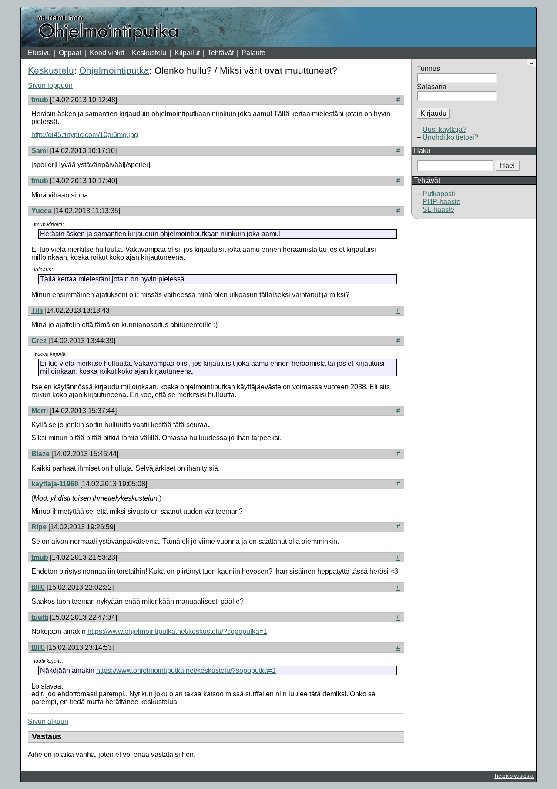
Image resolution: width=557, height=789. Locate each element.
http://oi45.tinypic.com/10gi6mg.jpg (84, 134)
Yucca (41, 210)
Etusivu (39, 53)
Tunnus (428, 68)
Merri (39, 411)
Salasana (431, 86)
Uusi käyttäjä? (444, 129)
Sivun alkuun (48, 721)
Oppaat (70, 53)
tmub (39, 100)
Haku (422, 150)
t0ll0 (38, 587)
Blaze (40, 454)
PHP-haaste (441, 201)
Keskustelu (149, 53)
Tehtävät (221, 53)
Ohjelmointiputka (114, 70)
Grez (39, 340)
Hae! (507, 165)
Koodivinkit (107, 53)
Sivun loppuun (50, 85)
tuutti (39, 617)
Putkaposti (439, 193)
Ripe (39, 527)
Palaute (253, 53)
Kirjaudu (433, 113)
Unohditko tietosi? (450, 137)
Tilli (37, 310)
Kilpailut (187, 53)
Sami (39, 150)
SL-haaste (438, 209)
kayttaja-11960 (54, 484)
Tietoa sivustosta (514, 776)
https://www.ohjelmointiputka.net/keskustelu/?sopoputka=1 (177, 631)
